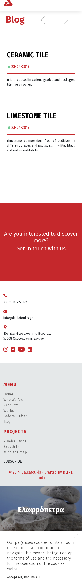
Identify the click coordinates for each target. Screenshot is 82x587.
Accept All (14, 577)
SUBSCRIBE (12, 461)
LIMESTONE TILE (31, 116)
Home (8, 394)
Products (11, 405)
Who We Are (13, 399)
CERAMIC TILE (28, 55)
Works (8, 410)
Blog (15, 19)
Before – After (15, 416)
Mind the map (15, 452)
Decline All (32, 577)
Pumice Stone (14, 441)
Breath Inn (12, 447)
